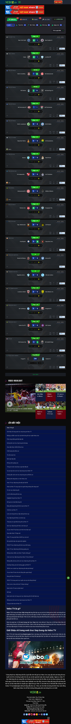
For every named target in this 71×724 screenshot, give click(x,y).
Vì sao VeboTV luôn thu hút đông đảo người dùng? (19, 572)
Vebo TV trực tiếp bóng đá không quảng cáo (18, 549)
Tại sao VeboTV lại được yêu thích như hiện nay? (19, 529)
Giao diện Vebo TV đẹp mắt (13, 533)
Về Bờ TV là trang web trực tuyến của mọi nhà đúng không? (21, 580)
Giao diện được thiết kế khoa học (15, 447)
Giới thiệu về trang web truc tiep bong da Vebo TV (19, 431)
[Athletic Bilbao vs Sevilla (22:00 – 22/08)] (51, 388)
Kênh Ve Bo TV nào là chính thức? (15, 588)
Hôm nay (46, 25)
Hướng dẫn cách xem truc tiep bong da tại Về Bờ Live (20, 475)
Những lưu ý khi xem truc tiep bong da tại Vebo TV (19, 600)
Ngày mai (58, 25)
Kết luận (9, 592)
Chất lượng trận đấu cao (13, 451)
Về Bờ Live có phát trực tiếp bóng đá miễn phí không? (20, 568)
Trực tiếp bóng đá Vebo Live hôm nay (16, 518)
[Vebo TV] (11, 2)
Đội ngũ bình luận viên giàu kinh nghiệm (16, 541)
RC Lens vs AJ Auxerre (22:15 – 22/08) (60, 395)
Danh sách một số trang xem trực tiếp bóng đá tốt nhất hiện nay (23, 596)
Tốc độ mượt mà (11, 455)
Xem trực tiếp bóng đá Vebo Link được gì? (17, 526)
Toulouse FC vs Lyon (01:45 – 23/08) (50, 413)
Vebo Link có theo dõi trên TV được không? (17, 584)
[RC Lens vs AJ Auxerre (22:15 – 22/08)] (61, 388)
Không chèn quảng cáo (12, 463)
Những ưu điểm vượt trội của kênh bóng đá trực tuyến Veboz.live (23, 435)
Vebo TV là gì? (10, 427)
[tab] (12, 19)
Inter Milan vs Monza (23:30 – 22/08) (40, 395)
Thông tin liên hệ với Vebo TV (14, 603)
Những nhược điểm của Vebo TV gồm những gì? (18, 553)
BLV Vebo (34, 25)
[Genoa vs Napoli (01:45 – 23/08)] (41, 405)
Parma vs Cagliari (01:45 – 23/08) (60, 413)
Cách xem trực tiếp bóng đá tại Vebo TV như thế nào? (20, 557)
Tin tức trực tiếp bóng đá (13, 490)
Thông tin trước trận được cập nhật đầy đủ (17, 467)
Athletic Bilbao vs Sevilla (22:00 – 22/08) (49, 395)
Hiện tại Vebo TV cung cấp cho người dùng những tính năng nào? (23, 486)
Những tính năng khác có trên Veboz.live (17, 479)
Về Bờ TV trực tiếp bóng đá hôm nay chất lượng (18, 545)
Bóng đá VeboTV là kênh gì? (14, 576)
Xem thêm (35, 374)
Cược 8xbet (58, 2)
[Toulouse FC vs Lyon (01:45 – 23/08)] (51, 405)
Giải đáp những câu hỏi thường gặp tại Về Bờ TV (19, 565)
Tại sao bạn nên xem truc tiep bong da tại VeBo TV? (19, 471)
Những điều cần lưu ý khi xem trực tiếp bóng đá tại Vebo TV (21, 561)
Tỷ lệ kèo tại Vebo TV (12, 510)
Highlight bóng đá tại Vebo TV (14, 498)
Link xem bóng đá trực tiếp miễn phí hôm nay (18, 514)
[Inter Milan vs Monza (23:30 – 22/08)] (41, 388)
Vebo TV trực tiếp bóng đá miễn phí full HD (17, 482)
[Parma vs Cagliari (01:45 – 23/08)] (61, 405)
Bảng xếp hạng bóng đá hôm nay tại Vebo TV (18, 506)
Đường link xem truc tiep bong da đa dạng (17, 443)
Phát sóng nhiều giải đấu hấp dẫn (15, 439)
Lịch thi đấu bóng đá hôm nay (14, 494)
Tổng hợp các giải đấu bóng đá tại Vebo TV (17, 522)
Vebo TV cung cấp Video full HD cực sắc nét (18, 537)
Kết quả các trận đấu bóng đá (14, 502)
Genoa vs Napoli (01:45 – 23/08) (39, 413)
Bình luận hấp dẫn (11, 459)
